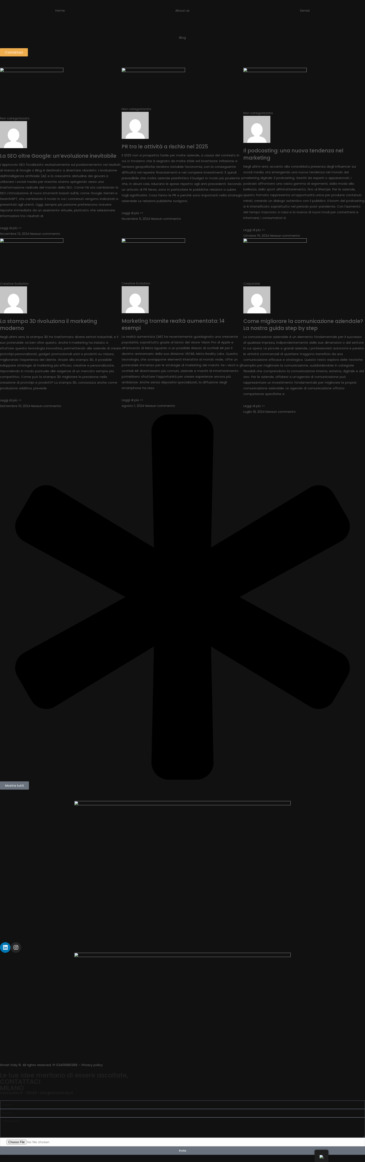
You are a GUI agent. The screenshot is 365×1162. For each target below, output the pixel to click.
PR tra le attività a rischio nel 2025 (165, 146)
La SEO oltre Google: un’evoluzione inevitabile (58, 155)
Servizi (305, 10)
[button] (14, 785)
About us (182, 10)
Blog (182, 37)
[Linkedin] (5, 947)
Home (60, 10)
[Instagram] (16, 947)
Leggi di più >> (11, 228)
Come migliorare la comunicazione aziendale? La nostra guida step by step (303, 325)
